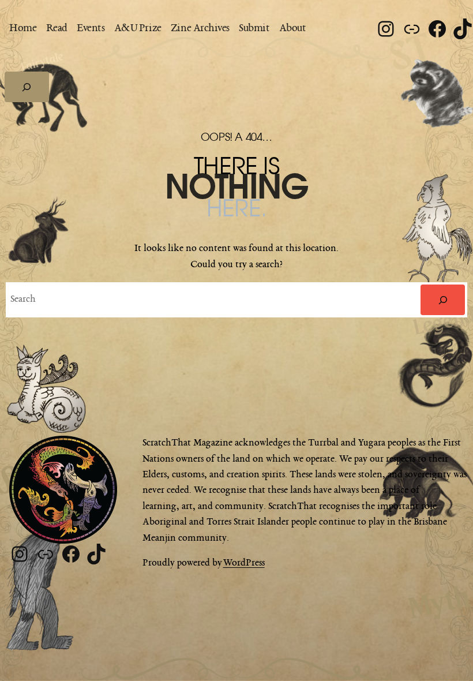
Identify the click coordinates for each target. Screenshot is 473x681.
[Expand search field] (27, 87)
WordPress (244, 563)
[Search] (443, 300)
